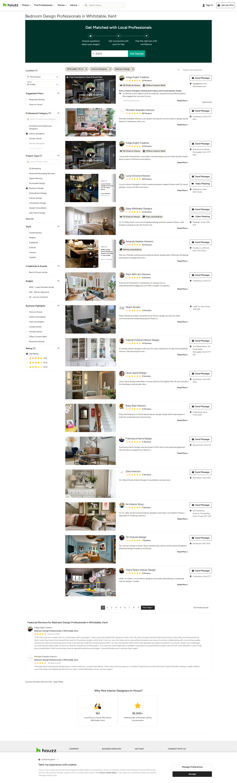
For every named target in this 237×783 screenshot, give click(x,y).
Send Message (202, 78)
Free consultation (36, 322)
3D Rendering (35, 168)
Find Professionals (43, 5)
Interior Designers (37, 133)
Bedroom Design (36, 188)
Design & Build (35, 138)
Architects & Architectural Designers (40, 127)
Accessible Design (37, 183)
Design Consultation (37, 208)
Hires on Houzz (35, 104)
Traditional (33, 242)
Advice (73, 5)
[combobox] (104, 5)
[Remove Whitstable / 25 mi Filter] (86, 69)
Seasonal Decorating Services (42, 173)
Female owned (35, 332)
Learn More (58, 682)
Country (32, 252)
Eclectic (32, 247)
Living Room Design (37, 203)
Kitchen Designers (37, 143)
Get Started (136, 53)
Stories (61, 5)
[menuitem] (26, 5)
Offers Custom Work (38, 336)
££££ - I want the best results (41, 287)
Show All (29, 219)
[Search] (86, 5)
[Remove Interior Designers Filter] (110, 69)
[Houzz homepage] (10, 5)
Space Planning (35, 178)
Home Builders (35, 148)
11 (138, 607)
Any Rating (33, 354)
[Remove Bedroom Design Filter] (133, 69)
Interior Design (35, 198)
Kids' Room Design (37, 213)
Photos (25, 5)
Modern (32, 238)
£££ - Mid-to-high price (39, 292)
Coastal (32, 257)
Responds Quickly (37, 99)
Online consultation (37, 317)
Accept (192, 774)
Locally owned (35, 327)
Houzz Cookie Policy (108, 773)
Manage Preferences (192, 767)
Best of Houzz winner (38, 272)
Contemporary (35, 233)
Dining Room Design (38, 193)
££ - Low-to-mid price (38, 297)
